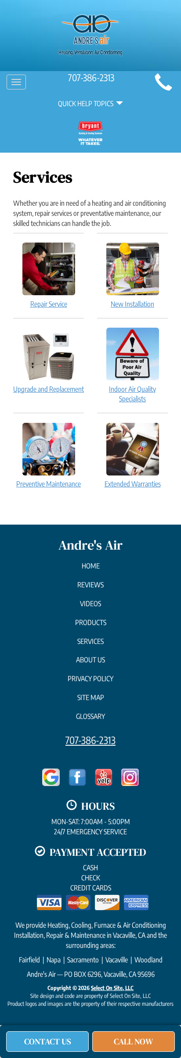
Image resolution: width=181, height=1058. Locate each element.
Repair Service (48, 304)
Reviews (90, 584)
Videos (90, 603)
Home (91, 565)
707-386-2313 (90, 740)
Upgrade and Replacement (48, 389)
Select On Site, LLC (112, 987)
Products (90, 622)
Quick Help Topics (87, 103)
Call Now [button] (133, 1041)
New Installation (132, 304)
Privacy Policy (90, 678)
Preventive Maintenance (48, 483)
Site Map (90, 697)
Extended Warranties (133, 483)
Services (90, 641)
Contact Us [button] (47, 1041)
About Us (90, 659)
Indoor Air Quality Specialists (132, 394)
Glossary (90, 716)
